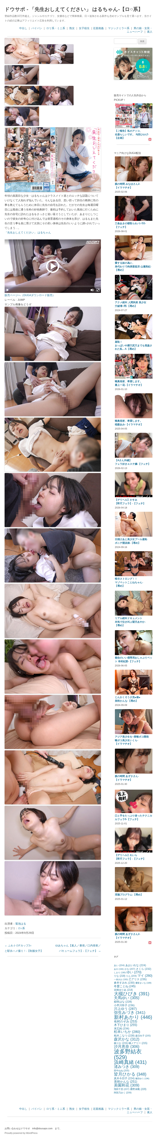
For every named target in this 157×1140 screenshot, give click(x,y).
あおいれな (135, 965)
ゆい (134, 972)
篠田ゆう (142, 1078)
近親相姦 (98, 28)
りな (119, 975)
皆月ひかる (130, 1074)
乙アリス (138, 979)
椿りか (121, 1043)
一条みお (121, 979)
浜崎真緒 (130, 1062)
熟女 (72, 28)
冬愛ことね (125, 986)
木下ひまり (125, 1025)
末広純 (121, 1028)
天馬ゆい (126, 998)
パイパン (36, 28)
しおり (120, 972)
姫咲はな (123, 1001)
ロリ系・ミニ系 (55, 28)
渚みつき (126, 1066)
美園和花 (126, 1085)
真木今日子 (124, 1078)
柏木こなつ (124, 1035)
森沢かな (126, 1039)
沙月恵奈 (126, 1046)
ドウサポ (15, 9)
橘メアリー (137, 1043)
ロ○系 (21, 928)
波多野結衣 (128, 1054)
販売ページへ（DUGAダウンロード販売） (30, 295)
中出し (23, 28)
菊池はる (20, 923)
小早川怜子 (124, 1005)
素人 (149, 31)
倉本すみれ (124, 982)
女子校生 (84, 28)
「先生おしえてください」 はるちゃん (28, 232)
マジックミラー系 (118, 28)
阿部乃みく (123, 1092)
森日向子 (143, 1035)
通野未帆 (138, 1089)
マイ (144, 975)
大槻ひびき (131, 993)
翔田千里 (121, 1089)
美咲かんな (125, 1081)
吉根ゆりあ (123, 989)
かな (129, 969)
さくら (143, 968)
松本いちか (127, 1032)
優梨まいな (143, 983)
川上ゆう (125, 1009)
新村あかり (133, 1017)
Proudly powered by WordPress (21, 1133)
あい (119, 965)
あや (119, 969)
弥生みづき (129, 1012)
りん (131, 976)
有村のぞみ (125, 1021)
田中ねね (121, 1070)
